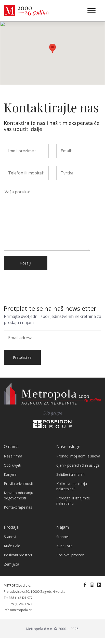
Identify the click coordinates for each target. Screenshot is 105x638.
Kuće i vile (12, 545)
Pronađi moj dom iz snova (78, 456)
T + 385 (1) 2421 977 (18, 598)
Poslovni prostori (18, 555)
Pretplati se (22, 357)
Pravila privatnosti (18, 483)
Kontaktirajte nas (18, 507)
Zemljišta (11, 564)
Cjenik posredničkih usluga (78, 465)
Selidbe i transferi (70, 474)
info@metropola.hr (18, 610)
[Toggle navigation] (91, 10)
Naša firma (13, 456)
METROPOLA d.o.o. (17, 585)
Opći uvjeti (12, 465)
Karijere (10, 474)
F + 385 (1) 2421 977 (18, 604)
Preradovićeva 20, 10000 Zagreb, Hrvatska (34, 591)
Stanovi (10, 536)
